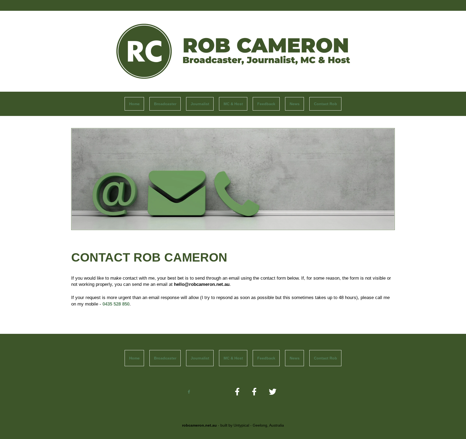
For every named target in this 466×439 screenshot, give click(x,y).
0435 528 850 (115, 304)
